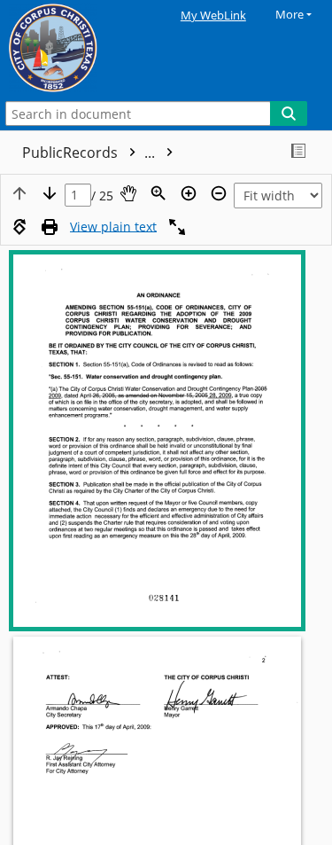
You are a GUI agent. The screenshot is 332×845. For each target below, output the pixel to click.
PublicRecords (90, 152)
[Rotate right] (19, 227)
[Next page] (50, 193)
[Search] (288, 113)
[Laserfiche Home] (75, 48)
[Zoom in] (189, 193)
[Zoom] (158, 193)
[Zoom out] (219, 193)
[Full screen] (177, 227)
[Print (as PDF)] (50, 227)
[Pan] (128, 193)
